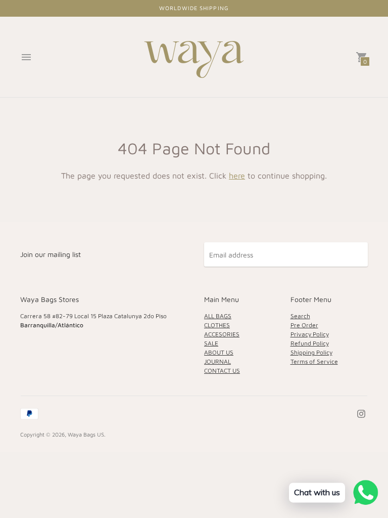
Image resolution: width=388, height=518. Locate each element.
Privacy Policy (309, 334)
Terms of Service (314, 361)
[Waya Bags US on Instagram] (361, 412)
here (237, 175)
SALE (211, 343)
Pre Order (304, 325)
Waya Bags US (86, 434)
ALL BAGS (217, 316)
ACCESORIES (221, 334)
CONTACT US (222, 370)
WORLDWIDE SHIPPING (194, 8)
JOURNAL (217, 361)
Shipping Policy (311, 352)
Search (300, 316)
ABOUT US (218, 352)
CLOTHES (217, 325)
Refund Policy (309, 343)
